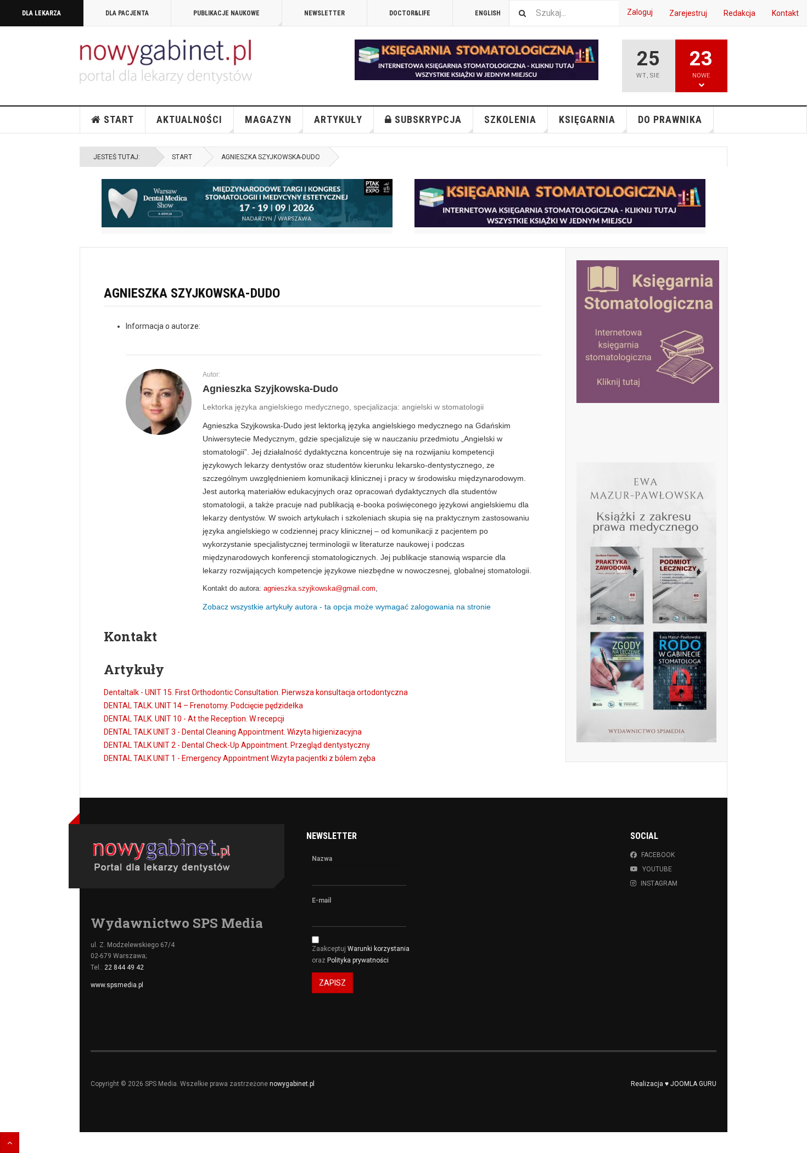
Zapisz (332, 982)
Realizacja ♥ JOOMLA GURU (673, 1084)
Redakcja (739, 13)
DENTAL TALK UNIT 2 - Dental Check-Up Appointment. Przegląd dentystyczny (237, 745)
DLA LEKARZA (41, 13)
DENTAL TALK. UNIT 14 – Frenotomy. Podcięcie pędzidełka (203, 705)
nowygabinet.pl (292, 1084)
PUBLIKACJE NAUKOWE (226, 13)
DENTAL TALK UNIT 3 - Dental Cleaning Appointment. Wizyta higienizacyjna (233, 731)
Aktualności (189, 119)
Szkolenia (510, 119)
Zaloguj (640, 12)
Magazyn (268, 119)
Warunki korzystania (379, 949)
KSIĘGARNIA (587, 119)
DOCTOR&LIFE (409, 13)
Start (119, 119)
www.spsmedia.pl (117, 985)
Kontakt (785, 13)
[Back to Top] (9, 1142)
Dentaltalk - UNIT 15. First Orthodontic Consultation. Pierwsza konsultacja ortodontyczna (256, 692)
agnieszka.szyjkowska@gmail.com (320, 588)
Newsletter (324, 13)
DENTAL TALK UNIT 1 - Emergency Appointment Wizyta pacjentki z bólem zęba (240, 758)
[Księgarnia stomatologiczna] (559, 203)
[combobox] (564, 13)
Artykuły (338, 119)
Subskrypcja (428, 119)
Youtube (657, 869)
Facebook (658, 855)
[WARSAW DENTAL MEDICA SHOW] (247, 203)
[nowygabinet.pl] (166, 62)
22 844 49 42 (124, 967)
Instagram (659, 883)
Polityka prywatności (358, 960)
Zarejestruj (688, 13)
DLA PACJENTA (127, 13)
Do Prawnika (670, 119)
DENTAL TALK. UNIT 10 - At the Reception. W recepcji (194, 718)
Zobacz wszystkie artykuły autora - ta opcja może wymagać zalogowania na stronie (347, 606)
